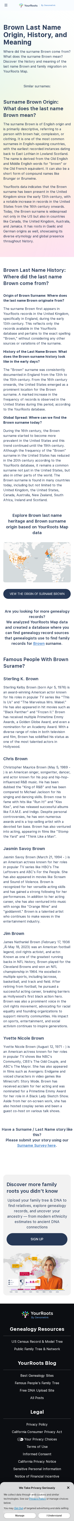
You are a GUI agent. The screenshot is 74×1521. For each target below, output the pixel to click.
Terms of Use (37, 1447)
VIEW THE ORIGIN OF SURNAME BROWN (37, 594)
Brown (39, 643)
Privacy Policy (37, 1424)
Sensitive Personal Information (37, 1469)
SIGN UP (37, 1239)
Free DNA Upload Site (37, 1390)
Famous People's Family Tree (37, 1383)
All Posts (37, 1398)
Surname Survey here (36, 1145)
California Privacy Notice (37, 1462)
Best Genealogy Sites (37, 1376)
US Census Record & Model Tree (37, 1342)
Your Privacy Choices (40, 1439)
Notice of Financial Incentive (37, 1476)
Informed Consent (37, 1454)
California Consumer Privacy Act (37, 1432)
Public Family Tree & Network (37, 1349)
